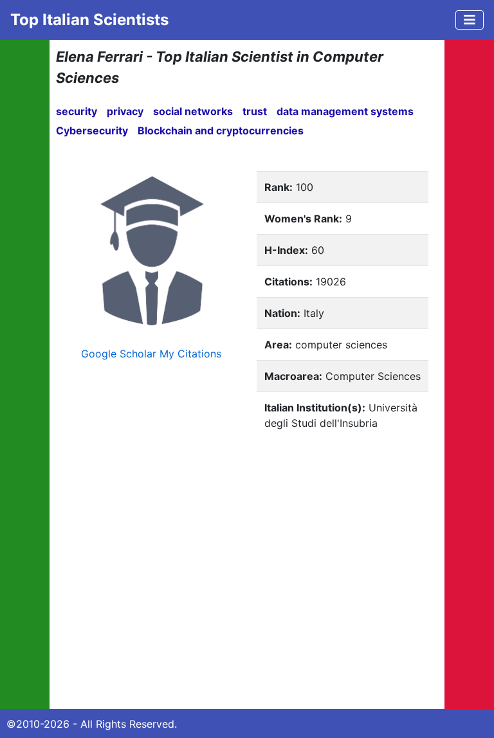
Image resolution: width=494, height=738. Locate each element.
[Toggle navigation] (469, 20)
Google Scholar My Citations (151, 353)
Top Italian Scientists (89, 19)
